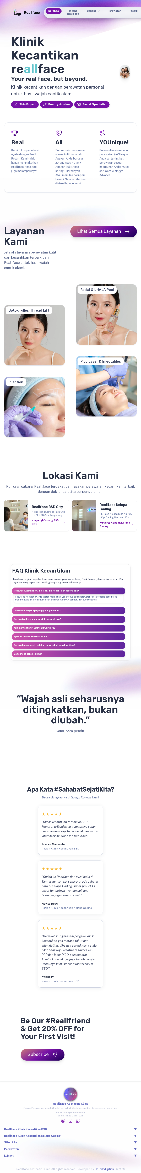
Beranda (53, 10)
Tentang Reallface (73, 12)
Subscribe (38, 1054)
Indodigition (106, 1169)
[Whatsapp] (78, 1121)
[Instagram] (70, 1121)
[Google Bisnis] (63, 1121)
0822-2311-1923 (74, 1115)
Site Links (70, 1142)
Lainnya (70, 1155)
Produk (133, 10)
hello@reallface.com (74, 1112)
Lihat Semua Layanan (99, 231)
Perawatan (114, 10)
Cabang (91, 10)
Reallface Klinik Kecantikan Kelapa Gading (32, 1135)
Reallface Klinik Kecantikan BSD (25, 1129)
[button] (68, 591)
